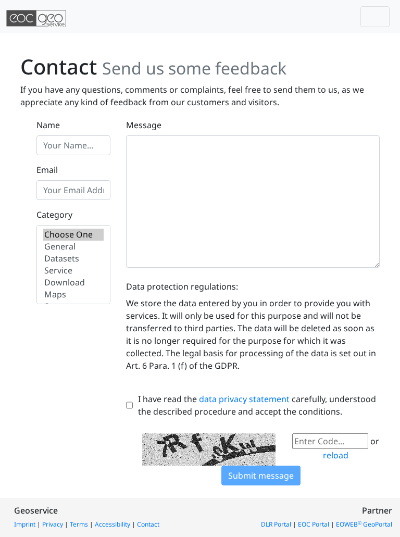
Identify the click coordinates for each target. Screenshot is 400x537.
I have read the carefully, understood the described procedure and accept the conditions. (257, 405)
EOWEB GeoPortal (364, 524)
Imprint (24, 524)
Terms (79, 524)
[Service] (73, 271)
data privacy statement (244, 399)
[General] (73, 247)
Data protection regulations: (182, 286)
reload (335, 455)
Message (143, 125)
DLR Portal (276, 524)
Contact (148, 524)
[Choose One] (73, 235)
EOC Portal (313, 524)
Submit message (261, 475)
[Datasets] (73, 259)
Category (54, 214)
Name (48, 125)
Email (47, 170)
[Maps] (73, 295)
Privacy (52, 524)
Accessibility (112, 524)
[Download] (73, 283)
